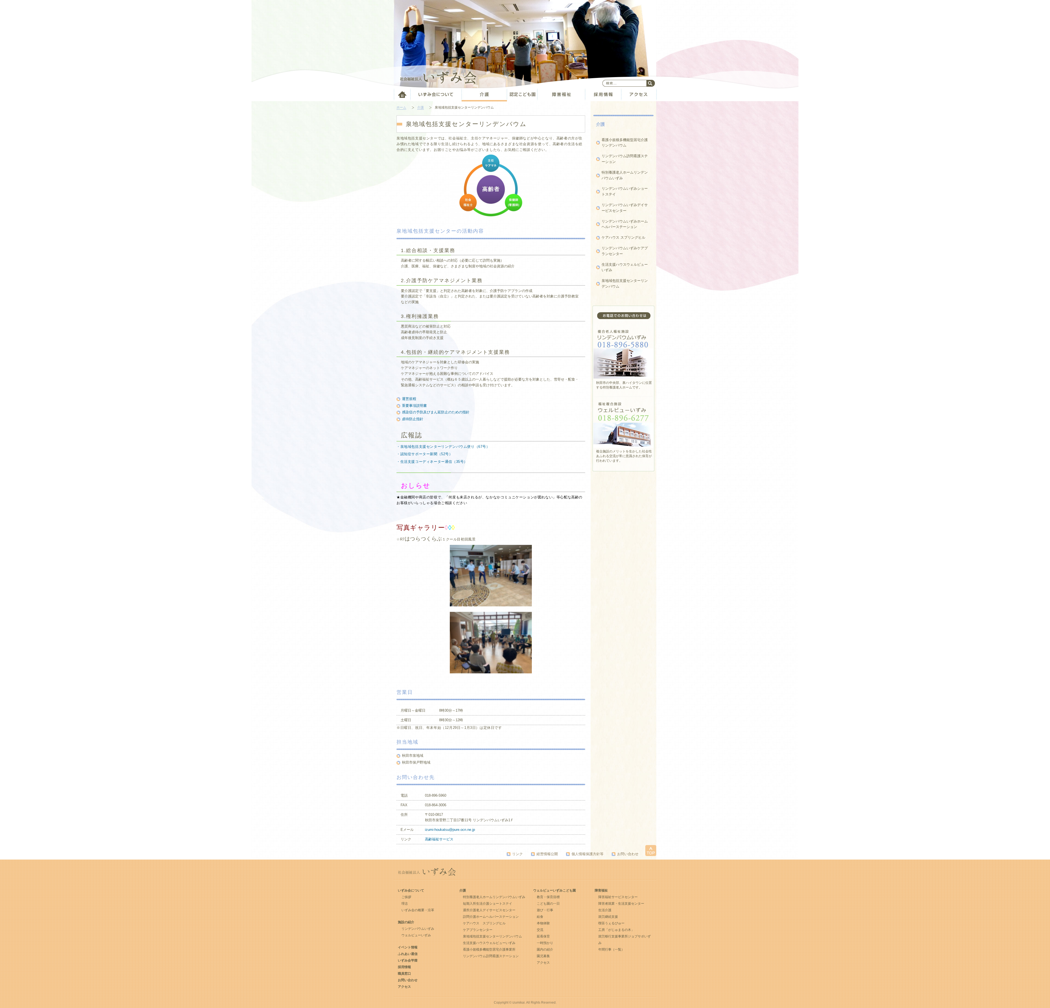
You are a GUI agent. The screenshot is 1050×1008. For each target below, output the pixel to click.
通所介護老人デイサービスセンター (489, 910)
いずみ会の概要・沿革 (417, 910)
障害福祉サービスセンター (618, 897)
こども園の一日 (548, 903)
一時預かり (545, 943)
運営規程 (409, 399)
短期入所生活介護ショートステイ (487, 903)
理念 (404, 903)
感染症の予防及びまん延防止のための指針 (435, 412)
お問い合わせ (627, 854)
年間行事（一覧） (611, 949)
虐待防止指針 (412, 419)
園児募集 (543, 956)
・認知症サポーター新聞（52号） (424, 454)
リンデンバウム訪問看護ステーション (491, 956)
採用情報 (404, 967)
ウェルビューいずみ (416, 935)
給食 (540, 917)
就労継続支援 (608, 917)
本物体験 (543, 923)
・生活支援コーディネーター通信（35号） (432, 462)
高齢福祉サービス (439, 839)
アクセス (404, 987)
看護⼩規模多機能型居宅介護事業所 (489, 949)
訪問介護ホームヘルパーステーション (491, 917)
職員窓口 (404, 973)
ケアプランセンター (477, 930)
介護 (420, 107)
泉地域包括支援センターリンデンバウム (492, 936)
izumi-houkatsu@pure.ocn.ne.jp (450, 830)
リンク (517, 854)
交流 (540, 930)
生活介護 (604, 910)
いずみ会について (411, 890)
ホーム (401, 107)
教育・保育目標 (548, 897)
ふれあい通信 (408, 954)
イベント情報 (408, 947)
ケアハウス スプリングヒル (623, 237)
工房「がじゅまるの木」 (616, 930)
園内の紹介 (545, 949)
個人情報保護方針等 (587, 854)
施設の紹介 (406, 922)
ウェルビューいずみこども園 (554, 890)
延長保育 (543, 936)
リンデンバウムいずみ (417, 929)
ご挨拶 (406, 897)
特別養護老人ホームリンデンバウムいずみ (494, 897)
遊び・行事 (545, 910)
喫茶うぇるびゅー (611, 923)
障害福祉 (601, 890)
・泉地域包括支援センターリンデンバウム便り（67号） (443, 447)
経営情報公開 (547, 854)
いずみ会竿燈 (408, 960)
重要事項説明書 (414, 406)
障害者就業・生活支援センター (621, 903)
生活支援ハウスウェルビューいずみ (489, 943)
